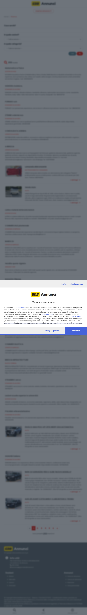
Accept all (76, 331)
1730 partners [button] (19, 307)
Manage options (52, 331)
